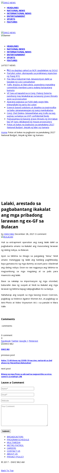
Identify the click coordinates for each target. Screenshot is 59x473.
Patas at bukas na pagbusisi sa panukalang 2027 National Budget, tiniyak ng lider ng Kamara (30, 126)
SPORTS (11, 19)
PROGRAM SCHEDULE (18, 439)
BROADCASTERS (15, 436)
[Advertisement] (29, 168)
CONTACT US (13, 450)
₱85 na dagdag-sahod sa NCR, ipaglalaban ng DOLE (32, 70)
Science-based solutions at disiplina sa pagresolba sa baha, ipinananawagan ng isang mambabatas (31, 109)
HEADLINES (13, 7)
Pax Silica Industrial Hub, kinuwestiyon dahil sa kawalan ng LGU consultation (29, 80)
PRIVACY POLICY (15, 456)
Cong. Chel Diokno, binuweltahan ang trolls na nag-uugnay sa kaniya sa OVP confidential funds (31, 114)
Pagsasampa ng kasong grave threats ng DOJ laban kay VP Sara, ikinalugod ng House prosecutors (32, 120)
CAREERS (11, 448)
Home (4, 132)
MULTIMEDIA (13, 442)
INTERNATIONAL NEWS (19, 13)
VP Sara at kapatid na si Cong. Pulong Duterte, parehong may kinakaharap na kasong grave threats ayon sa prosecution (32, 96)
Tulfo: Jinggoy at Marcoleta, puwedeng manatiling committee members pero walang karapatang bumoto (31, 87)
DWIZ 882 (9, 234)
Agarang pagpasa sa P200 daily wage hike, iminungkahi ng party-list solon (28, 103)
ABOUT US (12, 453)
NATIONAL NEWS (16, 10)
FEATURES (12, 21)
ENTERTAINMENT (16, 16)
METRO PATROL (15, 445)
